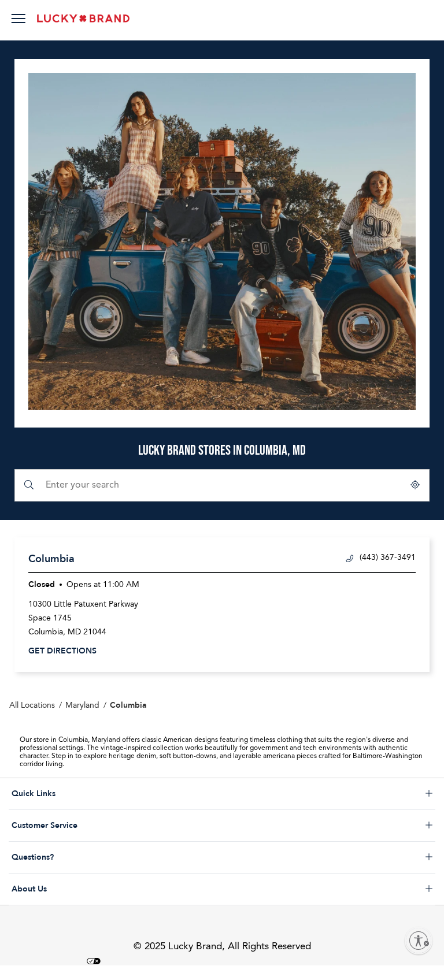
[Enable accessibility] (418, 940)
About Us (79, 889)
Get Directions (62, 650)
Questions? (79, 857)
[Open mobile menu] (18, 20)
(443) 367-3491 (388, 557)
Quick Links (79, 794)
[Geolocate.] (415, 485)
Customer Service (79, 826)
